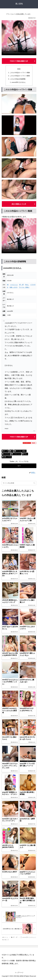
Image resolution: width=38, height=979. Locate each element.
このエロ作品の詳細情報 (17, 79)
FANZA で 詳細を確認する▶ (19, 61)
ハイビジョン (14, 284)
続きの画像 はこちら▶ (19, 204)
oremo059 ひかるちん (19, 82)
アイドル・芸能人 (24, 287)
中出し (27, 284)
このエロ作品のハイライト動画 (20, 76)
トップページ (19, 972)
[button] (34, 483)
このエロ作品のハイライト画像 (20, 72)
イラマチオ (7, 454)
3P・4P (21, 284)
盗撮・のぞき (14, 287)
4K (8, 284)
